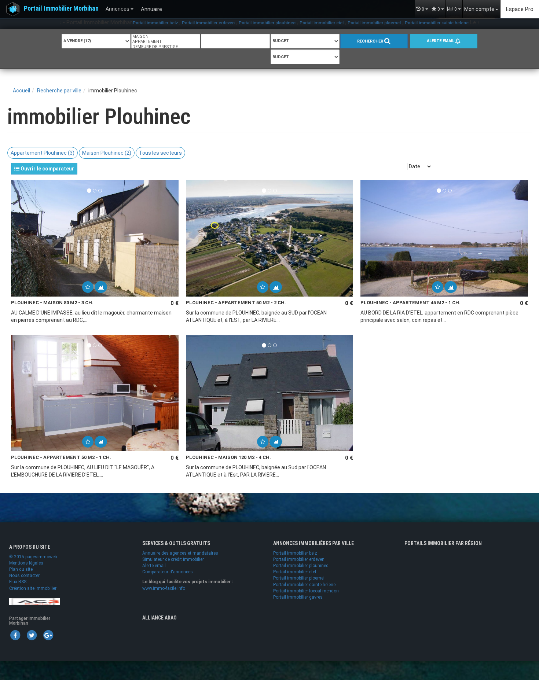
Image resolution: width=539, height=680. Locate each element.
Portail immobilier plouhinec (240, 23)
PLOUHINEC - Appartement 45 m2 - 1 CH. (410, 302)
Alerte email (441, 40)
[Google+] (48, 634)
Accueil (21, 90)
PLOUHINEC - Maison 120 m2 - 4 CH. (228, 457)
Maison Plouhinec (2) (106, 153)
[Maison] (166, 36)
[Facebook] (15, 634)
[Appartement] (166, 41)
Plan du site (21, 569)
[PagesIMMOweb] (34, 601)
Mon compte (479, 9)
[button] (88, 287)
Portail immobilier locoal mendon (306, 590)
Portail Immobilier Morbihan (61, 8)
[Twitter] (31, 634)
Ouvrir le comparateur (46, 169)
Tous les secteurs (160, 153)
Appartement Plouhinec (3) (42, 153)
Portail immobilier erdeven (181, 23)
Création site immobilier (32, 588)
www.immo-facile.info (163, 588)
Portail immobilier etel (295, 23)
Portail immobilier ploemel (347, 23)
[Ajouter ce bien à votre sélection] (87, 287)
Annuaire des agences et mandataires (180, 553)
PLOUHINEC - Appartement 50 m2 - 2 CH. (236, 302)
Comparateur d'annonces (167, 571)
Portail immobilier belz (128, 23)
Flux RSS (17, 581)
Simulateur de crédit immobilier (173, 559)
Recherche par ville (59, 90)
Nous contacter (24, 575)
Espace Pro (520, 9)
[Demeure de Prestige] (166, 46)
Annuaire (151, 9)
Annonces (118, 9)
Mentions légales (26, 563)
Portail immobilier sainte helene (410, 23)
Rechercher (370, 41)
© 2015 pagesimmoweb (33, 556)
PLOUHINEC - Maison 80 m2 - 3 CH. (52, 302)
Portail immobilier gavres (298, 597)
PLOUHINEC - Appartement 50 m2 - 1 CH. (61, 457)
